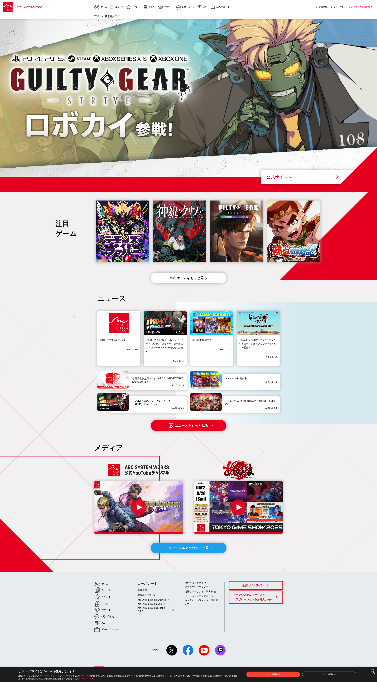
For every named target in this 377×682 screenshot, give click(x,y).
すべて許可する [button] (273, 674)
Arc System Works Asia (150, 604)
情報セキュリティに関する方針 (201, 591)
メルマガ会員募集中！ (363, 7)
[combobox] (373, 670)
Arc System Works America (152, 600)
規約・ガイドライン (195, 582)
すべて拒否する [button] (329, 674)
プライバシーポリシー (196, 586)
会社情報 (323, 7)
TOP (96, 16)
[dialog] (188, 674)
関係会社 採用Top (147, 595)
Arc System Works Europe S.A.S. (151, 609)
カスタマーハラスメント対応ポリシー (202, 602)
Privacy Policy (88, 678)
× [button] (374, 673)
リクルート (339, 7)
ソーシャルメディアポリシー (200, 596)
